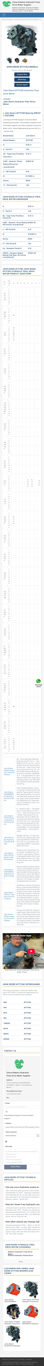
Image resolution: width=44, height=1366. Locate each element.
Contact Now (22, 74)
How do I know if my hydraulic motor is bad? (24, 1204)
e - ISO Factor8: (9, 172)
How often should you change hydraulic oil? (24, 1222)
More (21, 1262)
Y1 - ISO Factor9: (10, 185)
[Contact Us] (39, 683)
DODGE (6, 1039)
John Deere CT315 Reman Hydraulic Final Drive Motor (9, 820)
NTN (5, 1013)
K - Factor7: (8, 149)
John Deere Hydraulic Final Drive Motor (26, 19)
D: (4, 176)
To (6, 1112)
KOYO (5, 1029)
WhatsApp (22, 80)
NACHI (6, 1034)
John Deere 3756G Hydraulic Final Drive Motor (9, 917)
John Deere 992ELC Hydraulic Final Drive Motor (9, 896)
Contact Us (13, 1359)
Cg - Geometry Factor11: (12, 248)
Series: (6, 181)
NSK (5, 1002)
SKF (5, 1008)
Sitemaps (28, 1359)
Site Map (22, 1359)
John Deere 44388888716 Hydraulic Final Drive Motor (9, 796)
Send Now (15, 1166)
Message (8, 1147)
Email (7, 1103)
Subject (8, 1124)
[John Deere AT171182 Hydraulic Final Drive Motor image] (22, 42)
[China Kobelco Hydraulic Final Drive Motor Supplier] (6, 3)
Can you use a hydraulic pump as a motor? (24, 1187)
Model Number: (9, 140)
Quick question (11, 1132)
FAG (5, 1018)
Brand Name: (8, 136)
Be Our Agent (22, 85)
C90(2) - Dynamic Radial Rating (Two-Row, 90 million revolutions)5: (14, 255)
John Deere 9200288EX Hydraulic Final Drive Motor (9, 874)
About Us (5, 1359)
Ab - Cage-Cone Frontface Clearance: (13, 155)
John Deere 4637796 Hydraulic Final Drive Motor (9, 856)
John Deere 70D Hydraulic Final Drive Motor (9, 841)
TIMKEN (6, 1023)
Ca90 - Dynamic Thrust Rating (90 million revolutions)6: (12, 164)
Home (3, 19)
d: (4, 145)
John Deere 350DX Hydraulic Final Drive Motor (9, 771)
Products (10, 19)
